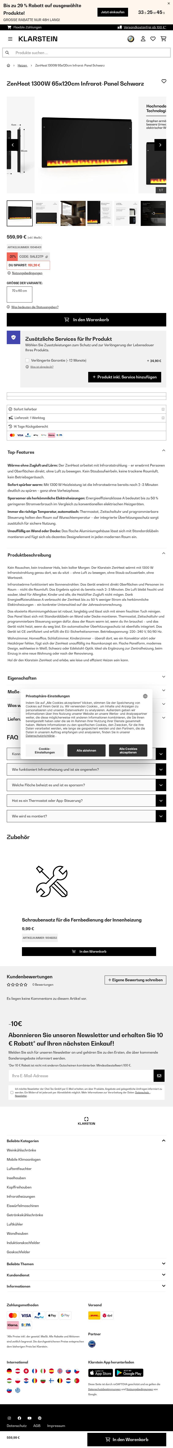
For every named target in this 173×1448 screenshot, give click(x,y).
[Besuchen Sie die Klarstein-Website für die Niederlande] (68, 1380)
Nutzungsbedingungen (139, 1389)
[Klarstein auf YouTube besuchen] (29, 1418)
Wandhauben (17, 1233)
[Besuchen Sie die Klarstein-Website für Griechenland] (17, 1390)
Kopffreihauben (19, 1187)
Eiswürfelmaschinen (23, 1206)
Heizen (23, 65)
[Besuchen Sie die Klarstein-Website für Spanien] (51, 1371)
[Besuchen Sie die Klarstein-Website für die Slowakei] (68, 1371)
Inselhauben (16, 1178)
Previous (13, 145)
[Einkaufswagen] (163, 39)
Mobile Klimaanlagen (24, 1159)
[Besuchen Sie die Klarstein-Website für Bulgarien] (43, 1380)
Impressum (56, 1426)
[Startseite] (12, 65)
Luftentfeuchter (19, 1169)
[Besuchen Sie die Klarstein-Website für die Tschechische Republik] (76, 1371)
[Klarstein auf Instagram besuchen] (9, 1418)
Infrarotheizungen (21, 1196)
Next (160, 145)
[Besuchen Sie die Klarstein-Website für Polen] (17, 1380)
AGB (37, 1426)
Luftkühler (15, 1224)
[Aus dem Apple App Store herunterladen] (100, 1372)
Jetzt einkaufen (112, 12)
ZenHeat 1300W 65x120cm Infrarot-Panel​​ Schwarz (70, 65)
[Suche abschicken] (7, 52)
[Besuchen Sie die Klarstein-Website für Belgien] (59, 1380)
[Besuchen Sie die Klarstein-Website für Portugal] (76, 1380)
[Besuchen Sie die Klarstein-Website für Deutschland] (9, 1371)
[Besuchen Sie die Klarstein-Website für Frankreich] (34, 1371)
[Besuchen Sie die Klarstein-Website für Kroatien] (26, 1380)
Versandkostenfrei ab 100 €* (145, 27)
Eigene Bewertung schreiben (137, 980)
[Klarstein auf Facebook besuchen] (19, 1418)
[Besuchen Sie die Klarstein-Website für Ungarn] (9, 1380)
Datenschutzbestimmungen (104, 1389)
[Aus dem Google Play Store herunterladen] (129, 1372)
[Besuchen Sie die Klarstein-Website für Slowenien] (9, 1390)
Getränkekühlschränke (25, 1215)
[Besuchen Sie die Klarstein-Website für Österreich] (17, 1371)
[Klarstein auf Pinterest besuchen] (39, 1418)
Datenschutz (17, 1426)
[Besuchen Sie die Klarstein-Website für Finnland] (51, 1380)
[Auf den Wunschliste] (164, 81)
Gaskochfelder (18, 1252)
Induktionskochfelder (23, 1243)
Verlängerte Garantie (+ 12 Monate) (58, 360)
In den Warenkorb (90, 319)
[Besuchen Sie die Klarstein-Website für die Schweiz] (26, 1371)
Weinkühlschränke (21, 1150)
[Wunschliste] (152, 39)
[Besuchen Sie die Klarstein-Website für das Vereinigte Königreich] (59, 1371)
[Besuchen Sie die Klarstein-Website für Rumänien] (34, 1380)
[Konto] (143, 39)
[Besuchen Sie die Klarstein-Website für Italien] (43, 1371)
